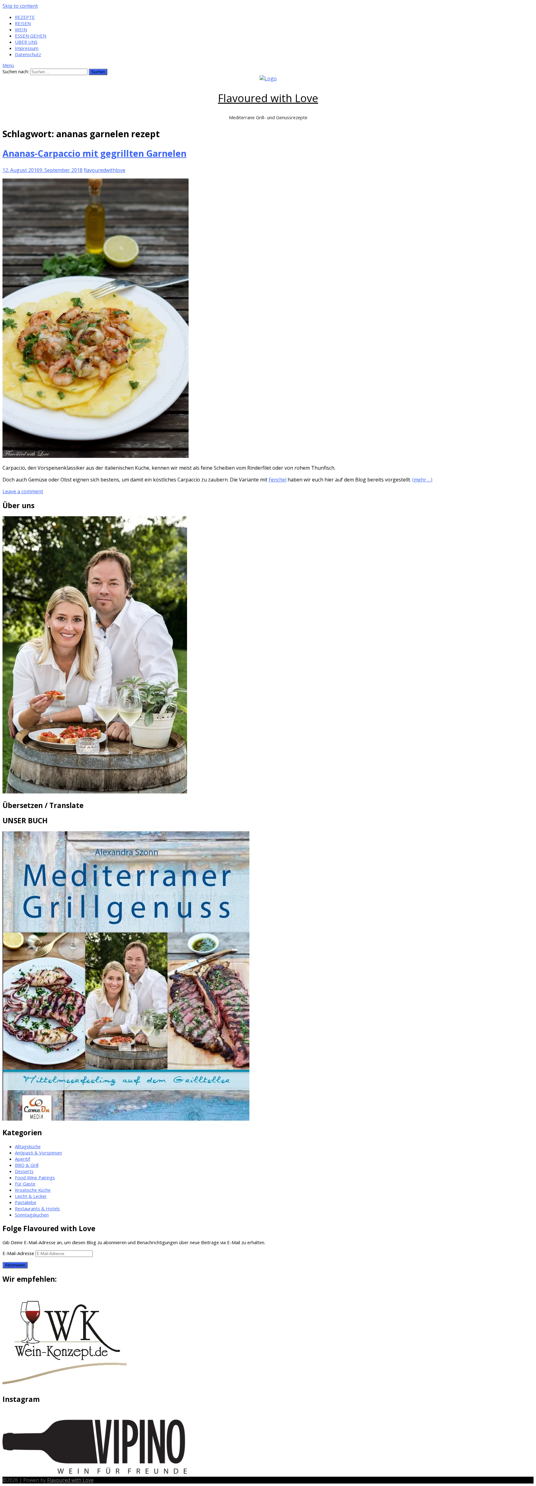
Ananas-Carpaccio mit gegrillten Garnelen (94, 153)
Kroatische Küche (33, 1190)
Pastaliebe (25, 1202)
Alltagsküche (28, 1146)
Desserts (24, 1171)
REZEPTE (25, 17)
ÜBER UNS (26, 42)
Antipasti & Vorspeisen (38, 1153)
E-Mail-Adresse (18, 1253)
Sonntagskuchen (32, 1215)
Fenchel (277, 479)
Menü (8, 65)
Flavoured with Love (268, 98)
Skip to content (20, 5)
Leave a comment (22, 491)
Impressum (26, 48)
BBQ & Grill (26, 1165)
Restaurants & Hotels (37, 1208)
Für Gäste (25, 1184)
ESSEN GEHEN (30, 36)
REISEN (23, 23)
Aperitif (22, 1159)
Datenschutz (28, 54)
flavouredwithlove (104, 170)
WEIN (21, 29)
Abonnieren (15, 1265)
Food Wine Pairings (35, 1177)
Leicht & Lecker (31, 1196)
